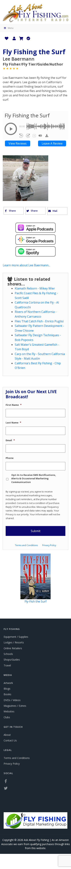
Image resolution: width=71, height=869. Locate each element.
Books (7, 694)
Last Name (13, 422)
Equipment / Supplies (16, 636)
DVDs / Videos (12, 700)
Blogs (7, 688)
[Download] (46, 135)
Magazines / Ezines (15, 705)
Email (10, 440)
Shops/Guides (12, 659)
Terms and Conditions (26, 545)
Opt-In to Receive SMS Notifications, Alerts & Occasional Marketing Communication (33, 478)
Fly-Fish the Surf (36, 601)
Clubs (7, 717)
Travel (7, 665)
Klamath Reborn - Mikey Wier (35, 288)
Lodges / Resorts (14, 642)
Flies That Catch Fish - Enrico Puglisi (39, 321)
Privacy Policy (49, 545)
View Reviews (18, 143)
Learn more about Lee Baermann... (26, 265)
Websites (9, 711)
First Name (13, 404)
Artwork (8, 683)
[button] (11, 129)
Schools (8, 654)
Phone (9, 458)
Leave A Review (52, 143)
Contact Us (10, 740)
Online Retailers (13, 648)
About (7, 734)
